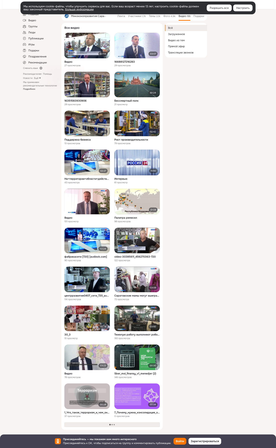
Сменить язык (30, 68)
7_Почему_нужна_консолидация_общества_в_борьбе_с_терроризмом (137, 412)
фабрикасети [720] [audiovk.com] (85, 256)
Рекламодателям (32, 73)
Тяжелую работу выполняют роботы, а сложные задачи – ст (137, 334)
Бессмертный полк (126, 100)
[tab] (121, 16)
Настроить (243, 8)
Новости (27, 78)
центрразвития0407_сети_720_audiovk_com (87, 295)
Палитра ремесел (125, 217)
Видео (68, 61)
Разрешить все (219, 8)
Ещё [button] (36, 78)
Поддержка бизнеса (77, 139)
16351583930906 (75, 100)
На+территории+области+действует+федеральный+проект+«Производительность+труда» (87, 178)
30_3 (67, 334)
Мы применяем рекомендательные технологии (40, 86)
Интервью (120, 178)
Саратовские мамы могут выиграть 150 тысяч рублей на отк (137, 295)
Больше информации (79, 9)
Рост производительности (131, 139)
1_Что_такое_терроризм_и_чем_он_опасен (87, 412)
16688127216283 (124, 61)
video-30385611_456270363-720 (135, 256)
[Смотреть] (87, 45)
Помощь (47, 73)
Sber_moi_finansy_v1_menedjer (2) (135, 373)
